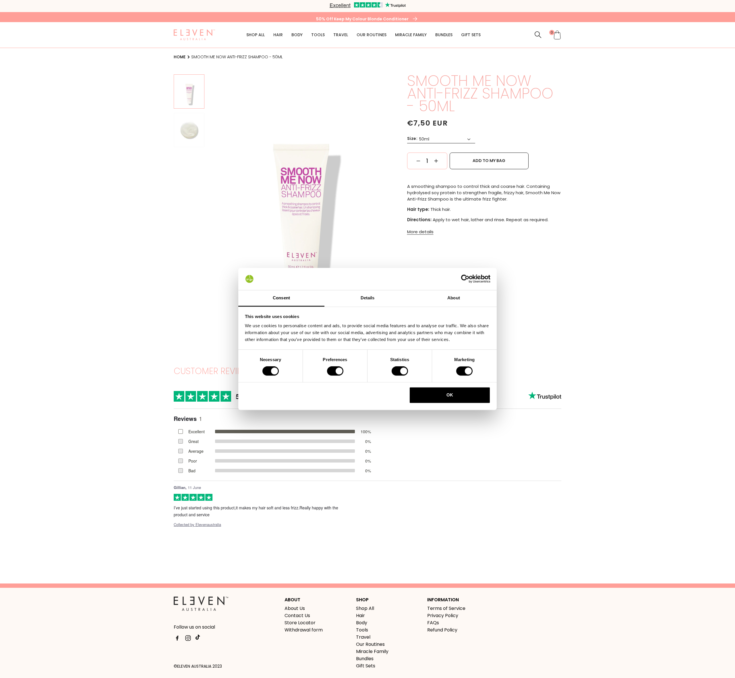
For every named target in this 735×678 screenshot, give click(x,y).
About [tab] (453, 297)
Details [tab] (368, 297)
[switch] (335, 371)
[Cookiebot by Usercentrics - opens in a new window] (465, 279)
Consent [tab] (281, 297)
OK (449, 394)
